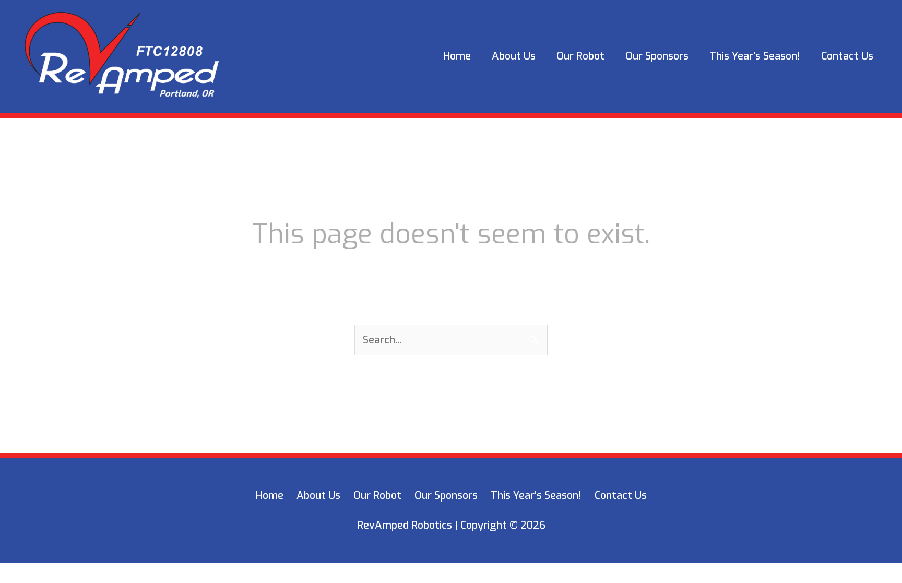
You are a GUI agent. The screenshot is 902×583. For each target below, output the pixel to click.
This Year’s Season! (754, 56)
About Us (514, 56)
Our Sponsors (657, 56)
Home (457, 56)
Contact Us (847, 56)
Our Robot (580, 56)
